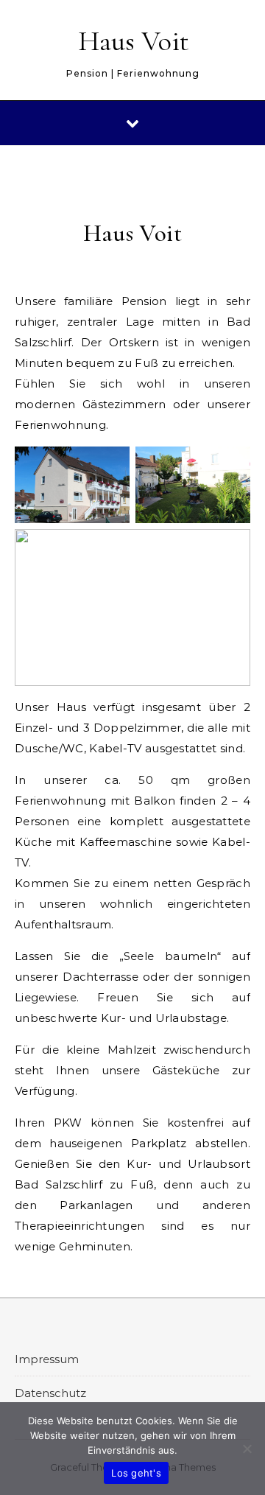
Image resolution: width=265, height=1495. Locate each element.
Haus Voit (133, 41)
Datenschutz (50, 1393)
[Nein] (246, 1448)
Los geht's (136, 1473)
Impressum (47, 1359)
